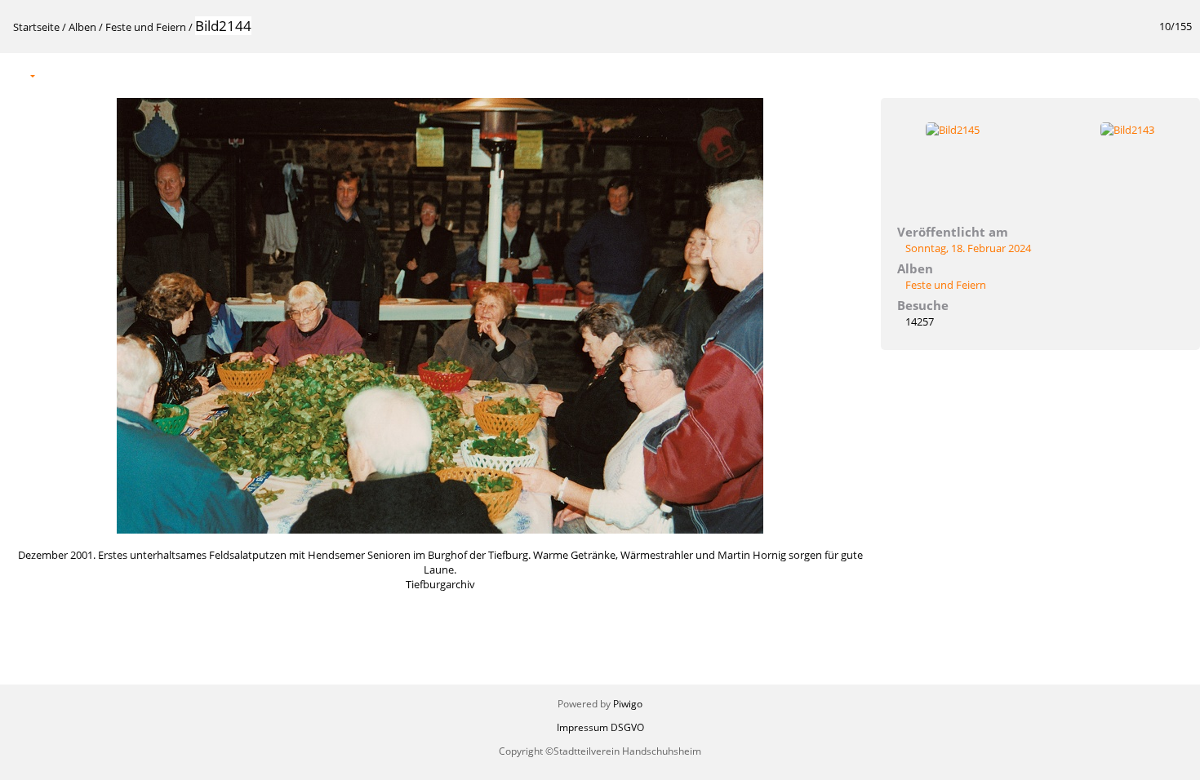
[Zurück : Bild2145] (1144, 74)
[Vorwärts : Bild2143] (1179, 74)
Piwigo (627, 704)
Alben (82, 27)
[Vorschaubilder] (1110, 74)
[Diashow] (58, 74)
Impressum (582, 727)
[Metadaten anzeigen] (92, 74)
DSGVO (627, 727)
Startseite (36, 27)
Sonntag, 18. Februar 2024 (968, 248)
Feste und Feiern (145, 27)
